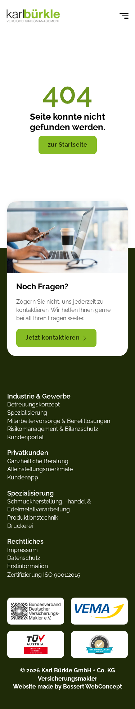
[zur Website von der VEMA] (99, 610)
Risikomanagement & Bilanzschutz (52, 428)
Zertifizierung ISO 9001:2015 (43, 574)
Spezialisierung (27, 412)
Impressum (22, 550)
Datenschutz (23, 557)
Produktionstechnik (32, 517)
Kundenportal (25, 437)
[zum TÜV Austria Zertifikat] (36, 644)
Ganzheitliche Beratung (37, 461)
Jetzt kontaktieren (53, 337)
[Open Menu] (124, 16)
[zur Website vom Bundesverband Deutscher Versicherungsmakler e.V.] (35, 610)
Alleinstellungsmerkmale (40, 469)
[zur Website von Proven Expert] (99, 644)
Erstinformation (27, 566)
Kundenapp (22, 477)
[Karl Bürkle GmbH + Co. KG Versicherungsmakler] (33, 16)
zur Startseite (67, 144)
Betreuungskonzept (33, 404)
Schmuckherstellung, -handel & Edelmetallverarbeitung (49, 505)
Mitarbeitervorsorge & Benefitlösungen (58, 421)
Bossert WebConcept (92, 686)
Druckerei (20, 525)
